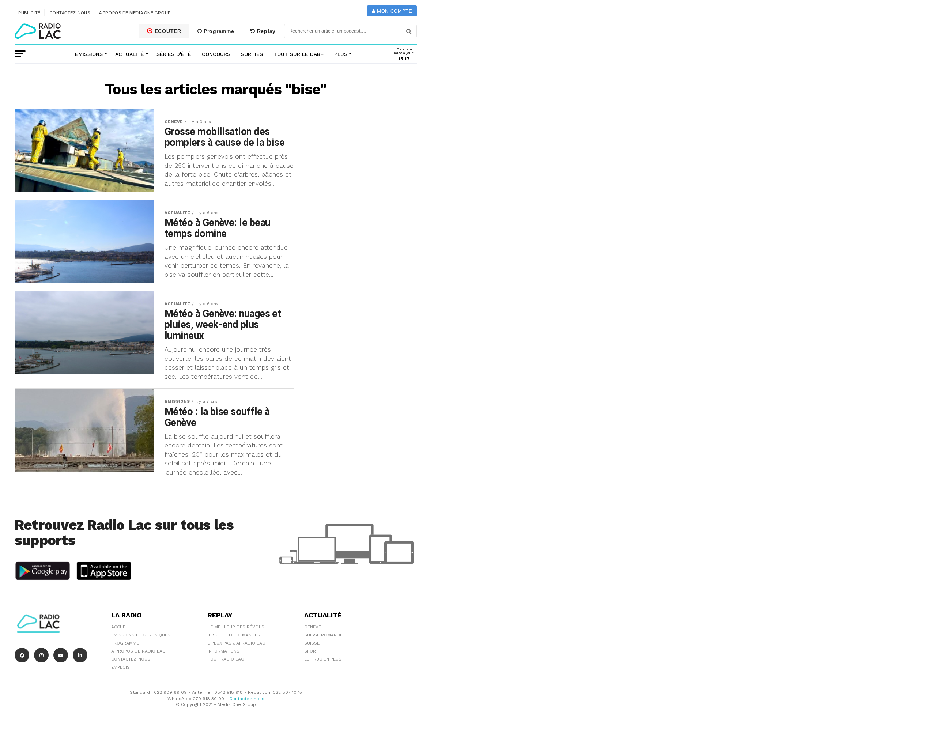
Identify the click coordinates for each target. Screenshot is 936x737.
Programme (218, 31)
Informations (223, 651)
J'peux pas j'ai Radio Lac (236, 643)
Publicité (29, 13)
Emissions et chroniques (140, 635)
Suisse (312, 643)
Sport (311, 651)
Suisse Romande (323, 635)
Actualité (129, 54)
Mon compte (393, 11)
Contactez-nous (70, 13)
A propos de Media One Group (135, 13)
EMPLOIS (120, 667)
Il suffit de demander (234, 635)
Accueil (120, 627)
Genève (312, 627)
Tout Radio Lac (226, 659)
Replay (265, 31)
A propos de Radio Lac (138, 651)
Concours (216, 54)
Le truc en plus (322, 659)
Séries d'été (173, 54)
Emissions (89, 54)
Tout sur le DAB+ (298, 54)
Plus (340, 54)
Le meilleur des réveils (236, 627)
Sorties (252, 54)
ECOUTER (167, 31)
